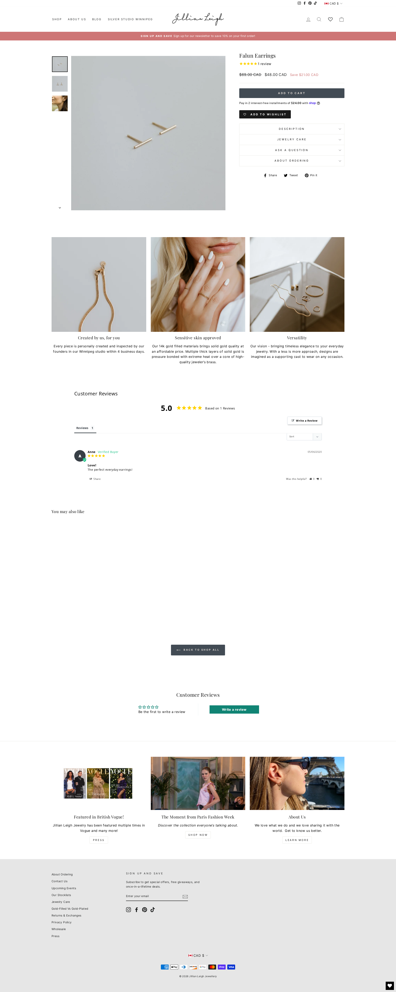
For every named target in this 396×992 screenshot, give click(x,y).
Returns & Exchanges (66, 915)
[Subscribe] (185, 896)
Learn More (297, 840)
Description (292, 128)
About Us (77, 19)
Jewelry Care (292, 139)
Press (99, 840)
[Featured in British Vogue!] (99, 783)
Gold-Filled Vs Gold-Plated (70, 908)
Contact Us (59, 881)
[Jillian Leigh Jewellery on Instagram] (128, 909)
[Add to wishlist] (116, 530)
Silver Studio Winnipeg (130, 19)
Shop (57, 19)
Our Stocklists (61, 895)
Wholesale (59, 929)
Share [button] (97, 479)
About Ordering (292, 160)
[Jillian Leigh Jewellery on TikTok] (152, 909)
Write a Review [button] (306, 420)
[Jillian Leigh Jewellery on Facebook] (136, 909)
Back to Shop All (200, 649)
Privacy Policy (62, 922)
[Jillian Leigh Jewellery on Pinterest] (144, 909)
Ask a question (292, 150)
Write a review (234, 709)
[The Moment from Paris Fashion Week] (198, 783)
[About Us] (297, 783)
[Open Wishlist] (390, 986)
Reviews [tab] (82, 428)
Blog (96, 19)
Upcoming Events (64, 888)
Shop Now (198, 834)
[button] (312, 479)
